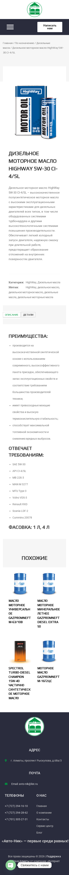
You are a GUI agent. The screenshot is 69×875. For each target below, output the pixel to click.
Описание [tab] (11, 314)
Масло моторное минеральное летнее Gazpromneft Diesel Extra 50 (48, 613)
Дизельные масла (49, 282)
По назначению (24, 42)
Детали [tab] (28, 314)
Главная (8, 42)
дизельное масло (48, 287)
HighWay (31, 282)
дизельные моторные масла (35, 297)
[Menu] (19, 27)
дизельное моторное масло (26, 292)
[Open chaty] (11, 865)
